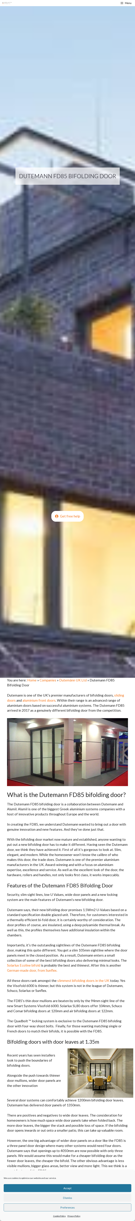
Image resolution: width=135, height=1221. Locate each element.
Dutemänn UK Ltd (73, 680)
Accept (67, 1188)
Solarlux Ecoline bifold (23, 965)
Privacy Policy (74, 1216)
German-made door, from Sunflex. (32, 970)
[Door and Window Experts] (7, 3)
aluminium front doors (39, 700)
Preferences (67, 1207)
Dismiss (67, 1197)
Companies (48, 680)
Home (32, 680)
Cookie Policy (59, 1216)
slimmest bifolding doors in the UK (83, 981)
